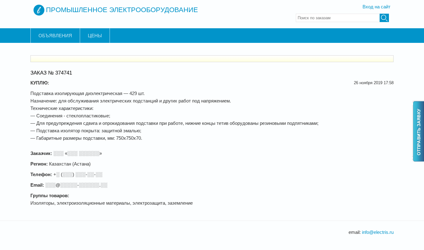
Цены (95, 35)
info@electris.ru (378, 232)
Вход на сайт (376, 6)
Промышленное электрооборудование (122, 10)
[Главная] (39, 10)
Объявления (55, 35)
